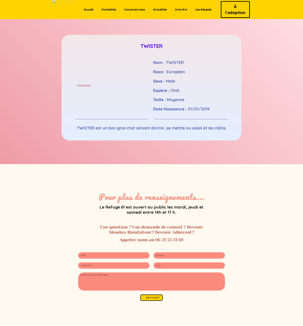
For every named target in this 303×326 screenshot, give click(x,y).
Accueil (88, 9)
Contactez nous (134, 9)
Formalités (108, 9)
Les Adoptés (203, 9)
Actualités (160, 9)
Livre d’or (181, 9)
